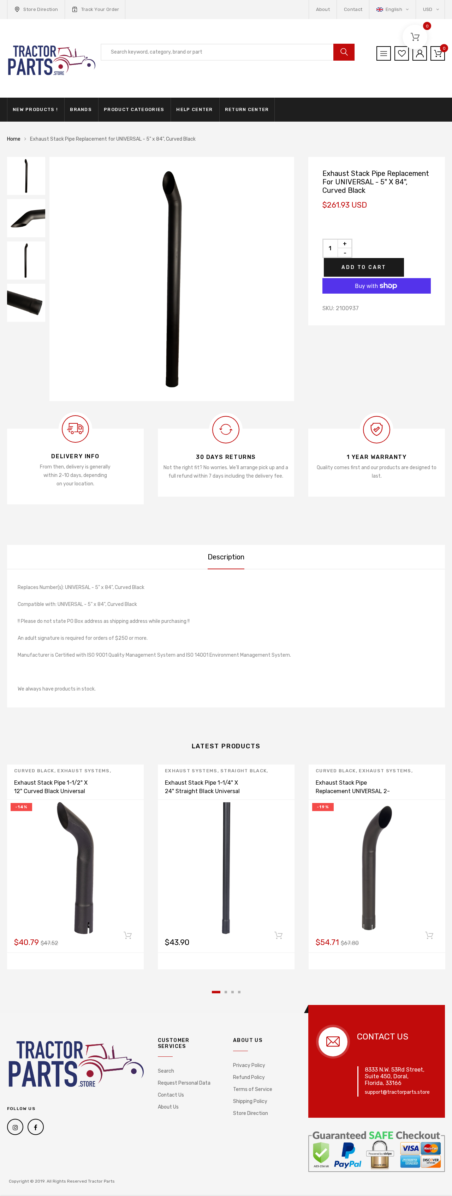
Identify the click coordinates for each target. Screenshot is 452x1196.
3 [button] (232, 992)
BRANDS (81, 109)
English (393, 9)
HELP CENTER (194, 109)
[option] (171, 279)
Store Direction (40, 9)
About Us (168, 1107)
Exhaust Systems (83, 770)
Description (226, 557)
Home (13, 139)
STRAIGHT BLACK (243, 770)
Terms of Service (252, 1089)
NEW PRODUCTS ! (35, 109)
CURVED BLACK (34, 770)
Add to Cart (363, 267)
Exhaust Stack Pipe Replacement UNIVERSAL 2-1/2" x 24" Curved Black (353, 791)
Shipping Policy (250, 1101)
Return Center (247, 109)
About (323, 9)
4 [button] (239, 992)
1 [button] (216, 992)
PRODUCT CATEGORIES (134, 109)
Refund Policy (249, 1077)
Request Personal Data (184, 1083)
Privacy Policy (249, 1065)
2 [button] (226, 992)
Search (166, 1071)
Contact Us (171, 1095)
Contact (353, 9)
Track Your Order (100, 9)
